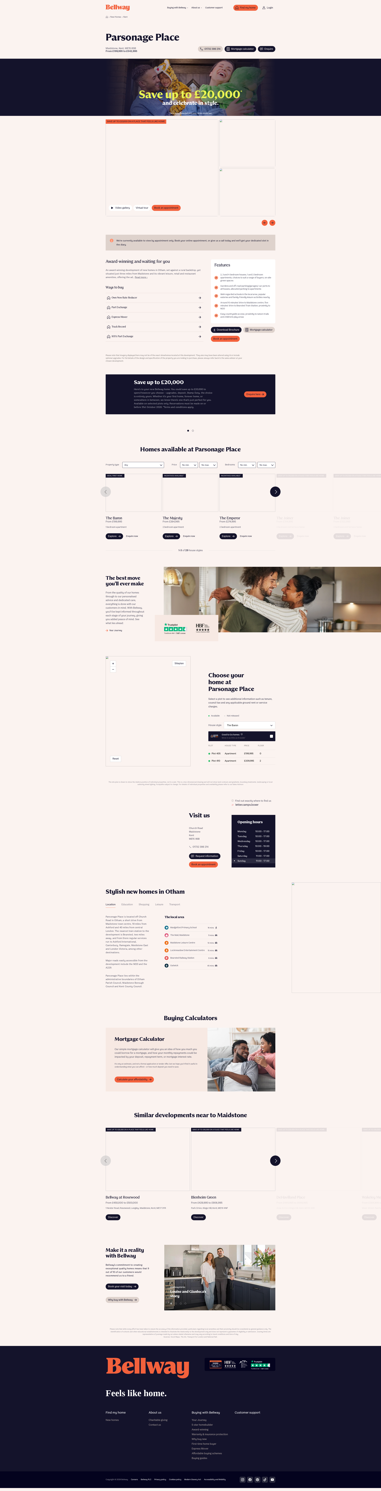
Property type (112, 465)
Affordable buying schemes (207, 1453)
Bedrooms (230, 465)
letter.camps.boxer (247, 804)
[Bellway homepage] (147, 1378)
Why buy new (199, 1439)
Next (275, 492)
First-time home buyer (204, 1444)
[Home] (107, 17)
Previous (105, 492)
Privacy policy (160, 1480)
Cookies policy (175, 1480)
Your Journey (199, 1420)
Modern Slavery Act (192, 1480)
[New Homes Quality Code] (243, 1364)
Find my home (116, 1412)
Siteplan (179, 663)
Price (174, 465)
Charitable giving (158, 1420)
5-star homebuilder (202, 1425)
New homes (112, 1420)
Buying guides (199, 1458)
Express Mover (200, 1449)
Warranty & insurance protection (210, 1434)
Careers (134, 1480)
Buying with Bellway (176, 8)
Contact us (155, 1425)
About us (195, 8)
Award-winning (200, 1429)
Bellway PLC (146, 1480)
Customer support (214, 8)
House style (214, 725)
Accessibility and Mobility (215, 1480)
